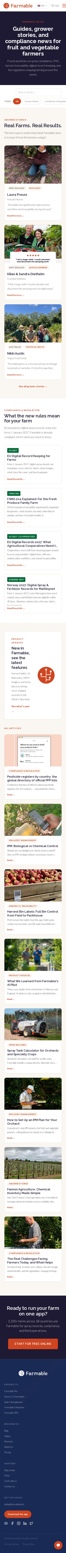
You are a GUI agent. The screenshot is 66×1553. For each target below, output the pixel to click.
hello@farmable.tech (14, 1504)
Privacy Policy (29, 1544)
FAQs (7, 1475)
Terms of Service (11, 1544)
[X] (31, 1523)
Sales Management (13, 1402)
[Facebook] (12, 1523)
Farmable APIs (11, 1412)
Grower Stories (31, 101)
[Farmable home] (18, 5)
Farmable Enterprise (14, 1407)
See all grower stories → (33, 386)
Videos (7, 1436)
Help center (9, 1470)
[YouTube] (6, 1523)
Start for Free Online (32, 1343)
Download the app (18, 1514)
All (17, 101)
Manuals (8, 1441)
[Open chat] (58, 1545)
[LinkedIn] (25, 1523)
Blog (6, 1430)
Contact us (9, 1486)
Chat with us (10, 1481)
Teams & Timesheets (14, 1396)
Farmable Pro (10, 1391)
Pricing (7, 1452)
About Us (8, 1446)
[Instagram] (18, 1523)
